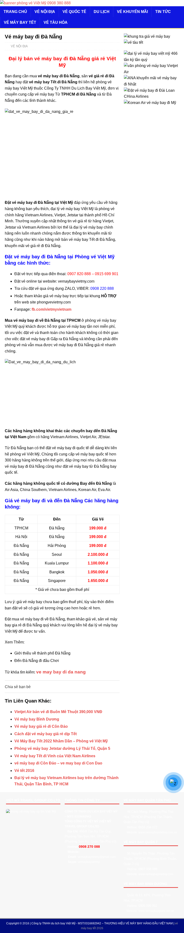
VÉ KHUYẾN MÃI (132, 12)
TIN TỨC (163, 12)
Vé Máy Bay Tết (20, 22)
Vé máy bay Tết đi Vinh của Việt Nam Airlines (54, 756)
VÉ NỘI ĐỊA (44, 12)
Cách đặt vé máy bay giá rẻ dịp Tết (45, 734)
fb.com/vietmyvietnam (51, 309)
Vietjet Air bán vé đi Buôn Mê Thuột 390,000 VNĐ (58, 712)
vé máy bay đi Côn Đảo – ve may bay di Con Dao (58, 763)
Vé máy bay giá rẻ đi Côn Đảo (41, 726)
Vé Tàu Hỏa (56, 22)
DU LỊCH (101, 12)
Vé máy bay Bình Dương (36, 719)
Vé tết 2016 (24, 771)
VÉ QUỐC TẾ (74, 12)
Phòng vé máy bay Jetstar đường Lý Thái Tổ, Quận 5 (62, 748)
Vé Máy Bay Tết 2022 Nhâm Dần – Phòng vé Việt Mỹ (61, 741)
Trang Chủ (15, 12)
